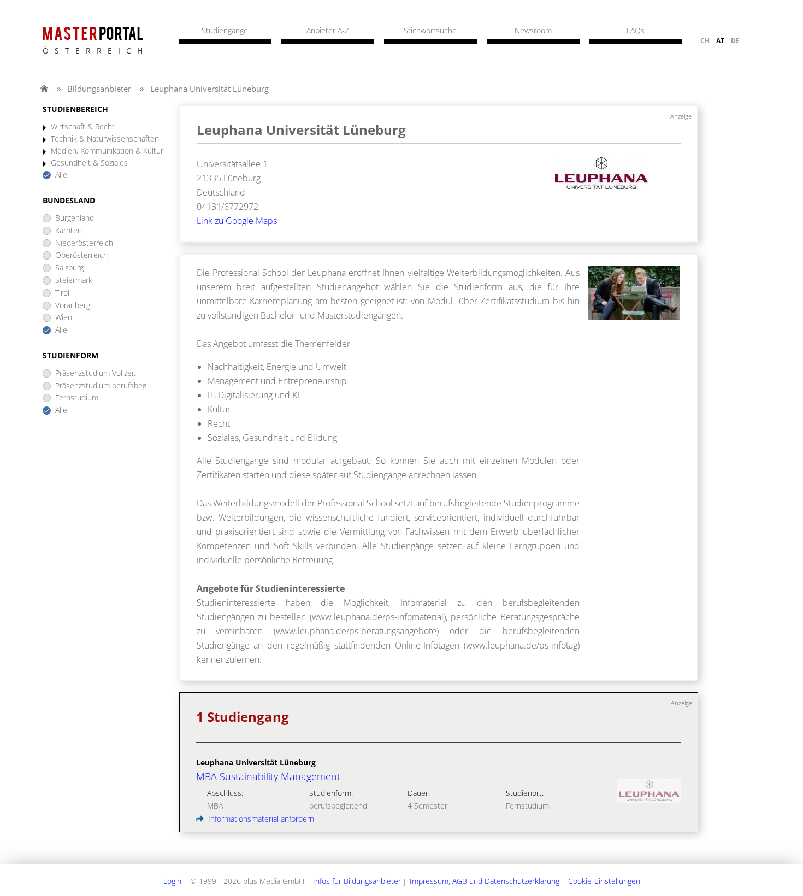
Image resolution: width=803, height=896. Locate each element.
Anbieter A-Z (327, 31)
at (720, 40)
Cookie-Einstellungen (604, 881)
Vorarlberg (72, 305)
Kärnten (68, 230)
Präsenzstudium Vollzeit (95, 373)
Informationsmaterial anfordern (260, 819)
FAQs (636, 31)
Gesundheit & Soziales (89, 163)
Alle (61, 175)
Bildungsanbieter (99, 88)
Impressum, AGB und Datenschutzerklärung (484, 881)
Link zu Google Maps (237, 221)
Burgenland (74, 218)
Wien (63, 317)
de (735, 40)
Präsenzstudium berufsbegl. (102, 386)
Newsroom (533, 31)
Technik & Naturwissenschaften (105, 139)
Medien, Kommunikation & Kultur (107, 151)
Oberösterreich (81, 255)
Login (172, 881)
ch (705, 40)
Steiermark (73, 280)
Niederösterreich (84, 243)
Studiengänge (225, 31)
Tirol (62, 293)
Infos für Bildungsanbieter (357, 881)
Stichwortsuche (430, 31)
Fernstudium (76, 398)
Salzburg (69, 268)
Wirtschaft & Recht (83, 127)
